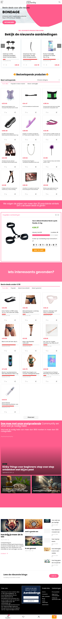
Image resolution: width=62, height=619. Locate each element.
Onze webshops (45, 601)
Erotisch (3, 553)
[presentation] (3, 46)
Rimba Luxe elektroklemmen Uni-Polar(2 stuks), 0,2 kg (50, 188)
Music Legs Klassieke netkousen (28, 342)
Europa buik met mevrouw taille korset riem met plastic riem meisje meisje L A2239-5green (51, 108)
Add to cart (39, 250)
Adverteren (45, 604)
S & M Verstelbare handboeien (31, 106)
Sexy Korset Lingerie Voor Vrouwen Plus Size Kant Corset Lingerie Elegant (10, 108)
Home (44, 592)
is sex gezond (30, 548)
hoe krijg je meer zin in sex (12, 535)
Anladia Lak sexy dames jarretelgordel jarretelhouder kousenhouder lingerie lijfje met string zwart (10, 163)
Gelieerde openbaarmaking (57, 598)
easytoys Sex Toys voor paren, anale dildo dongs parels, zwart (9, 56)
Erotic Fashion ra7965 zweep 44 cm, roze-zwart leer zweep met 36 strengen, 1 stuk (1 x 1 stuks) (51, 135)
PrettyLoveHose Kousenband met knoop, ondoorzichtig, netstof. (9, 189)
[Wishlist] (23, 617)
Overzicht (45, 594)
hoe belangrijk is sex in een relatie (56, 551)
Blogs (43, 599)
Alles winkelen (46, 596)
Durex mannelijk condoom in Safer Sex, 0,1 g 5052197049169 (29, 56)
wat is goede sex (31, 532)
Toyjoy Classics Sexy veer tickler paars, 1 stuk (51, 161)
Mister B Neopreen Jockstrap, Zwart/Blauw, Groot (31, 311)
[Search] (59, 2)
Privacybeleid (55, 592)
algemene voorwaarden (55, 594)
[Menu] (2, 2)
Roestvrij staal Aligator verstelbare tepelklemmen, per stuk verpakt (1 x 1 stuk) (31, 162)
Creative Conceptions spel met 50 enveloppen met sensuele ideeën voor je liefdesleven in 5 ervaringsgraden (31, 190)
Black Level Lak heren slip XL (9, 341)
